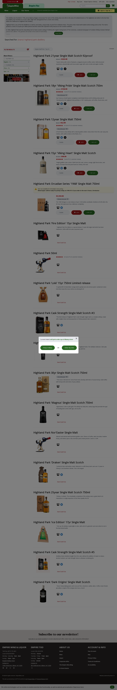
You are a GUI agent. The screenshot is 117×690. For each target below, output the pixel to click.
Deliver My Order (69, 348)
